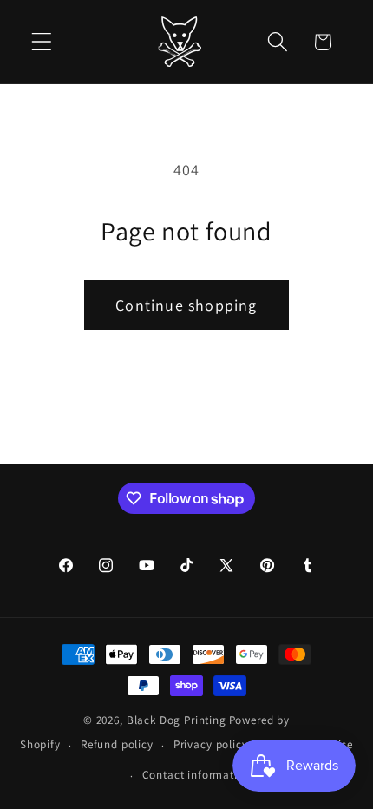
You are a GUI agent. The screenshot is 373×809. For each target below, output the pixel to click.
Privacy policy (210, 744)
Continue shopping (186, 305)
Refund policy (117, 744)
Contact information (197, 774)
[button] (42, 42)
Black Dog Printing (176, 720)
